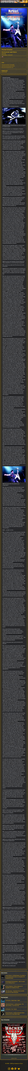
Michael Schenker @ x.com (7, 67)
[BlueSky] (19, 1069)
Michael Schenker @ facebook (8, 66)
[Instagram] (9, 1069)
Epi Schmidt (4, 72)
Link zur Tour (14, 1058)
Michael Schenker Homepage (8, 64)
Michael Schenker (7, 49)
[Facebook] (12, 1069)
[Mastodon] (16, 1069)
